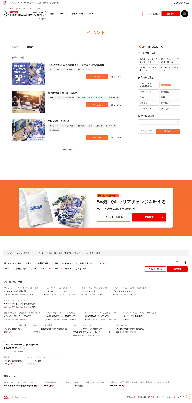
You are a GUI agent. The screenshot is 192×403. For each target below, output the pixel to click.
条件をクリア (146, 131)
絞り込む (168, 131)
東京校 (15, 47)
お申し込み (97, 77)
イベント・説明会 (151, 14)
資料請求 (170, 14)
